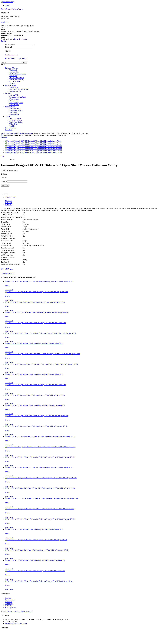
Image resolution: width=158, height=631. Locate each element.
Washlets (12, 126)
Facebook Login (11, 58)
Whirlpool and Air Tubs (17, 97)
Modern (12, 83)
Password (8, 47)
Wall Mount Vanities (16, 80)
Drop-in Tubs (14, 99)
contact (7, 5)
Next (2, 156)
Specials (8, 598)
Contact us (8, 602)
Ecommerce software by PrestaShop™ (19, 611)
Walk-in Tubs (14, 105)
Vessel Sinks (13, 87)
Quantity (4, 181)
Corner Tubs (13, 101)
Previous (4, 137)
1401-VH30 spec (7, 269)
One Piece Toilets (15, 118)
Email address (10, 45)
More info (8, 201)
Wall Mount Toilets (15, 122)
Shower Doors (14, 108)
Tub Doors (13, 112)
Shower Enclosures (16, 110)
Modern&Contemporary (17, 74)
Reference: (5, 160)
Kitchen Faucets (10, 128)
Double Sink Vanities (16, 78)
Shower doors (10, 107)
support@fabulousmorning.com (16, 623)
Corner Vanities (14, 81)
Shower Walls (14, 114)
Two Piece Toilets (15, 120)
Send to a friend (10, 197)
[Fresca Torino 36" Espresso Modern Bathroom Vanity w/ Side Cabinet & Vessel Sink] (35, 302)
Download (8, 205)
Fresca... (7, 285)
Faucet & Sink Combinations (19, 89)
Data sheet (8, 203)
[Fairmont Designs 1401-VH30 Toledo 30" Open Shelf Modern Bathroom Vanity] (33, 141)
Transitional (13, 76)
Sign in (3, 41)
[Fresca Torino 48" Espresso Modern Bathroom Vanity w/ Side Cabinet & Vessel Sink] (35, 395)
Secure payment (10, 607)
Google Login (21, 58)
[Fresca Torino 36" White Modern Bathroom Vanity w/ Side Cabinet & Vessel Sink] (34, 343)
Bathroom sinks (10, 85)
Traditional (13, 70)
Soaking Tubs (14, 95)
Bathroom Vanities (11, 68)
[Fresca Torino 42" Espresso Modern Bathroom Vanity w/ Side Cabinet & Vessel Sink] (35, 571)
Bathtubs (8, 93)
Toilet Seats (13, 124)
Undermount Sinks (15, 91)
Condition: (4, 170)
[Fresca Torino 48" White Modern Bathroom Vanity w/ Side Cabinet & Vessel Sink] (34, 374)
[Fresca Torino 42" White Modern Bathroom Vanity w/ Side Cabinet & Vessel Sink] (34, 529)
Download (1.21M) (7, 273)
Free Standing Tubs (16, 103)
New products (10, 600)
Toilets (7, 116)
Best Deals (8, 130)
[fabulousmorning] (7, 2)
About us (8, 606)
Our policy (8, 604)
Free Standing (14, 72)
